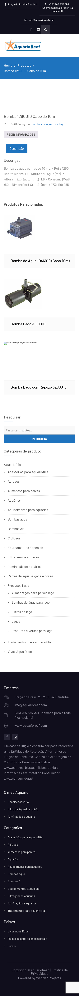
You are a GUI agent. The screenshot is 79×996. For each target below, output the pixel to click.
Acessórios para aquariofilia (28, 472)
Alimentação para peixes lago (33, 593)
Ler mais (40, 234)
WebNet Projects (48, 978)
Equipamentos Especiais (26, 547)
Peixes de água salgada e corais (30, 576)
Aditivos (14, 481)
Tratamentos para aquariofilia (29, 642)
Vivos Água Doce (20, 651)
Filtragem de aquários (24, 557)
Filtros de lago (22, 612)
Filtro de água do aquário (23, 809)
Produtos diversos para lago (32, 631)
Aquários (14, 500)
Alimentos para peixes (24, 491)
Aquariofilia (12, 464)
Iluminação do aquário (21, 816)
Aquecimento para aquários (28, 510)
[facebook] (7, 737)
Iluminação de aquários (24, 566)
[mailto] (15, 737)
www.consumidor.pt (18, 778)
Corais (12, 946)
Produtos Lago (18, 585)
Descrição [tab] (16, 148)
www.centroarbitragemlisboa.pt (27, 767)
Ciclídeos (14, 538)
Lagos (16, 621)
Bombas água (17, 519)
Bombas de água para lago (47, 124)
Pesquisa (39, 439)
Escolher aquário (18, 802)
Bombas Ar (16, 528)
